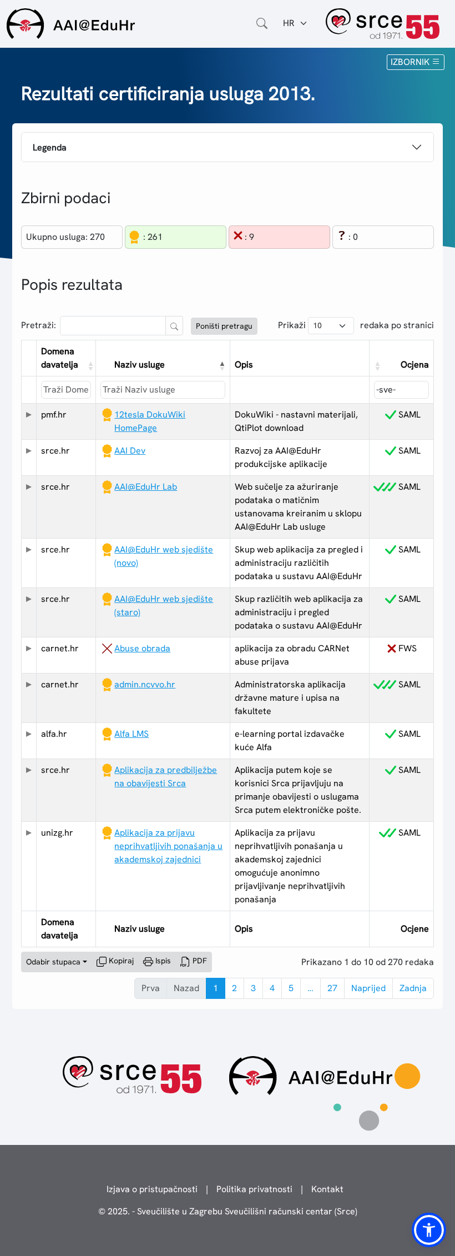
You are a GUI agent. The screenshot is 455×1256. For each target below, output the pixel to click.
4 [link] (272, 988)
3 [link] (253, 988)
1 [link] (215, 988)
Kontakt (327, 1189)
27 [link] (332, 988)
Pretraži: (38, 325)
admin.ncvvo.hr (144, 684)
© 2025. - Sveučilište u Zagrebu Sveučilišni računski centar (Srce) (227, 1211)
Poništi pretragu (224, 326)
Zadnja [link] (413, 988)
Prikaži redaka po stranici (356, 325)
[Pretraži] (174, 325)
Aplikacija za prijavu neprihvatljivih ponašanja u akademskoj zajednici (168, 846)
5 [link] (291, 988)
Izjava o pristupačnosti (152, 1189)
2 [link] (234, 988)
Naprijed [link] (368, 988)
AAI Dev (129, 450)
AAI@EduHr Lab (145, 487)
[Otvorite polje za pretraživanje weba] (262, 23)
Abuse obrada (142, 648)
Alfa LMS (131, 734)
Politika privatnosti (254, 1189)
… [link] (310, 988)
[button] (89, 365)
